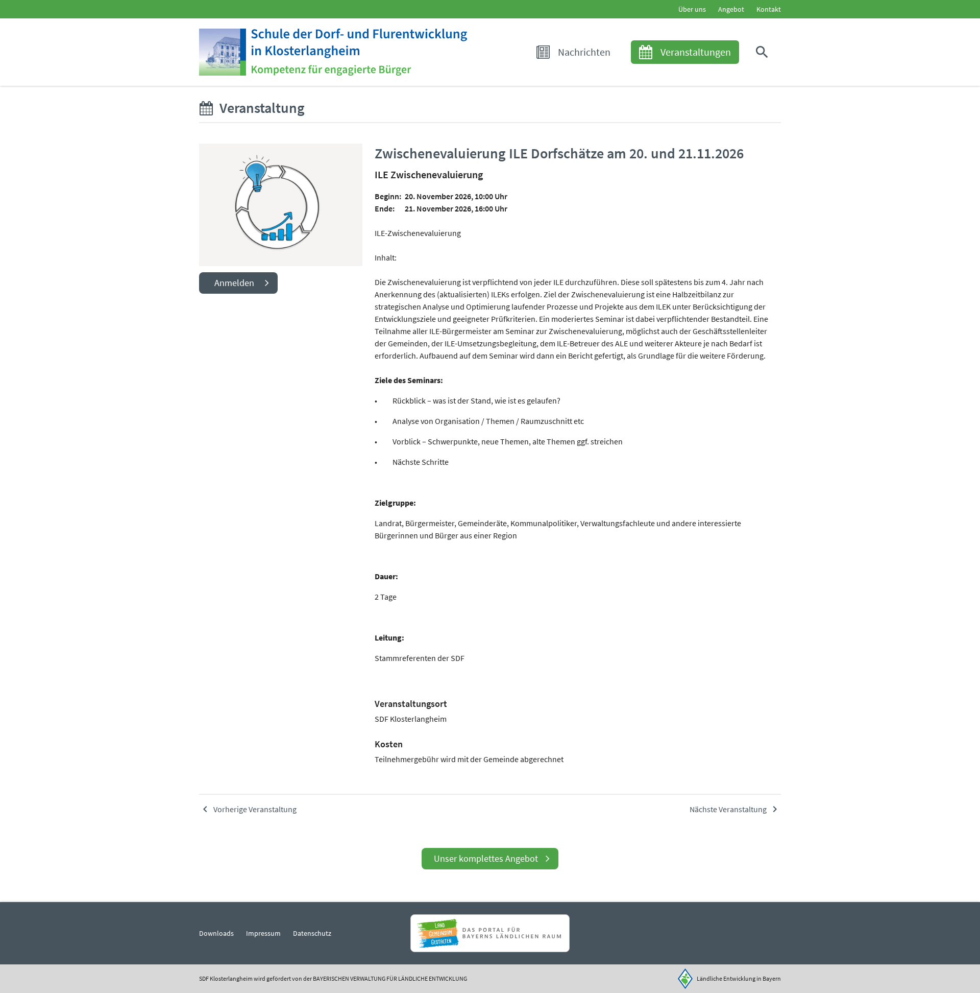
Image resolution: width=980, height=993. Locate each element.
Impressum (263, 933)
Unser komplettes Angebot (486, 858)
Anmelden (234, 283)
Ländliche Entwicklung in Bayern (739, 978)
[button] (764, 52)
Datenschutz (312, 933)
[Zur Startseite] (333, 52)
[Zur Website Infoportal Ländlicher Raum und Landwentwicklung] (489, 933)
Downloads (216, 933)
